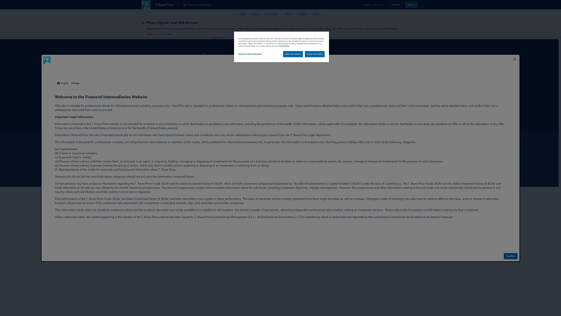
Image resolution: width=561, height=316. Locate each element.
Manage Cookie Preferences (250, 54)
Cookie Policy (284, 46)
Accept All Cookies (315, 54)
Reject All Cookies (293, 54)
